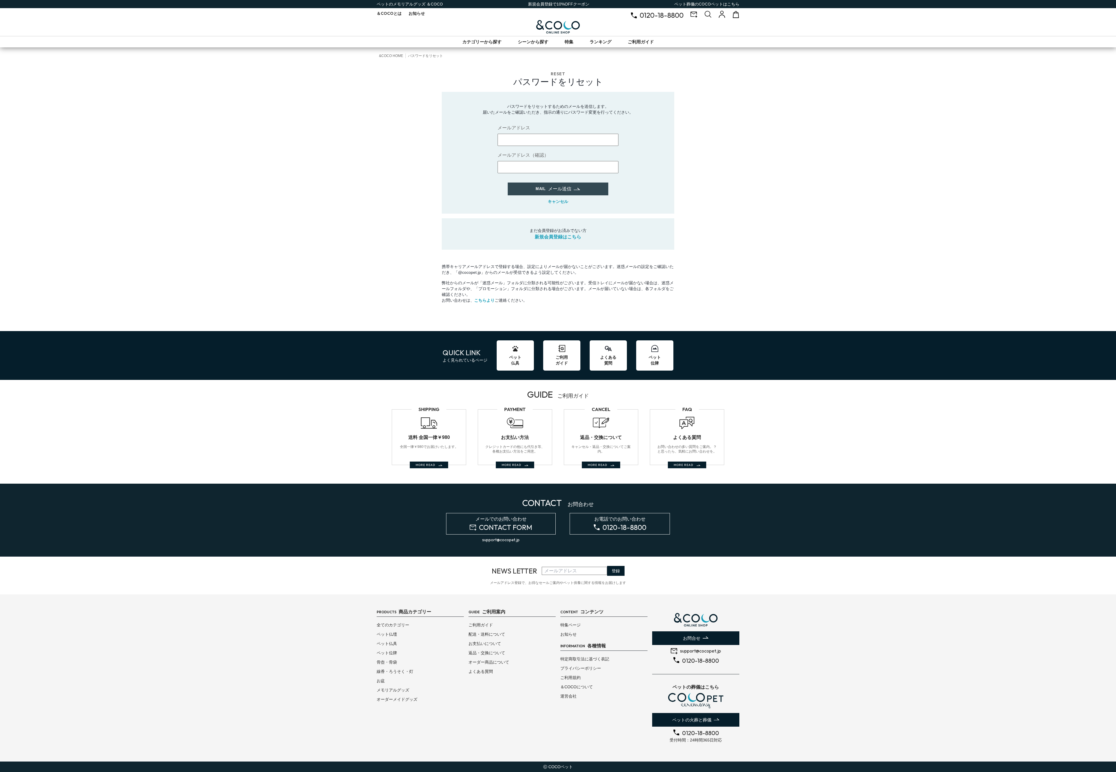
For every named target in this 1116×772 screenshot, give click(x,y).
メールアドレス (514, 127)
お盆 (381, 680)
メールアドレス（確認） (523, 155)
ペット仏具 (387, 643)
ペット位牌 (387, 653)
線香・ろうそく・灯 (395, 671)
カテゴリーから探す (482, 41)
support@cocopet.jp (501, 539)
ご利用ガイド (641, 41)
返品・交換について (486, 653)
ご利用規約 (570, 677)
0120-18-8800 (662, 15)
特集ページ (570, 625)
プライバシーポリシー (580, 668)
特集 (569, 41)
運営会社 (568, 696)
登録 (616, 571)
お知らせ (417, 13)
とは (389, 13)
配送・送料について (486, 634)
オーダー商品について (488, 662)
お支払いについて (484, 643)
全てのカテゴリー (393, 625)
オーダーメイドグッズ (397, 699)
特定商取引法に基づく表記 (584, 659)
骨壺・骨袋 (387, 662)
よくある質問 (480, 671)
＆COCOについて (576, 687)
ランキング (600, 41)
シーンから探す (533, 41)
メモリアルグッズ (393, 690)
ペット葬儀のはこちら (706, 4)
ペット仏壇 (387, 634)
